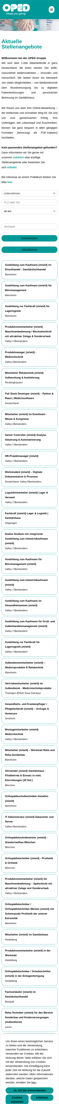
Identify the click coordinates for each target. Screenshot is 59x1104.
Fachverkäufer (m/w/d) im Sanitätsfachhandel (20, 994)
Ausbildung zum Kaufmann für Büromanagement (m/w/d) (23, 562)
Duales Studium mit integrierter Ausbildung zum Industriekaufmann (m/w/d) (26, 539)
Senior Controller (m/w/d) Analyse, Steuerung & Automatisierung (26, 437)
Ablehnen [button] (42, 1097)
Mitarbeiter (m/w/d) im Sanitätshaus (26, 934)
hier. (33, 1082)
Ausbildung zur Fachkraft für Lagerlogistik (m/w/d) (22, 644)
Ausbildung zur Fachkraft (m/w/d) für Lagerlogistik (27, 308)
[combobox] (29, 211)
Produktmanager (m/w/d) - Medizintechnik (20, 354)
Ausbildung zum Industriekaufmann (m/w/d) (26, 582)
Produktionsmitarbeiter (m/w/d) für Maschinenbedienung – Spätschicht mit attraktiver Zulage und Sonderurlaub (28, 883)
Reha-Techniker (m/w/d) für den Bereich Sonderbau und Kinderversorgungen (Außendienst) (29, 1017)
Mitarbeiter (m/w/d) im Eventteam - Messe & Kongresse (26, 416)
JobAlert (18, 157)
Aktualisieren (29, 249)
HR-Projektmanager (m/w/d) (21, 456)
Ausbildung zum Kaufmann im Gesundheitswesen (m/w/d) (23, 603)
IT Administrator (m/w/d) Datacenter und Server (29, 819)
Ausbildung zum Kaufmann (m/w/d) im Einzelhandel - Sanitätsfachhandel (28, 267)
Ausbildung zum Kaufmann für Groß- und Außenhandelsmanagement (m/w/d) (30, 624)
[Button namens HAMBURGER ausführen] (51, 9)
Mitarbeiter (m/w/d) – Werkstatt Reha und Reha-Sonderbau (30, 752)
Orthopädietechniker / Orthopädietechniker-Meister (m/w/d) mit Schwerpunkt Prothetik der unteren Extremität (29, 911)
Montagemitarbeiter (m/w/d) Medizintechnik (21, 732)
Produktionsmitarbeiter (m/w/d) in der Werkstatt (28, 953)
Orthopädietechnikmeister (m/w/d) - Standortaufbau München (26, 840)
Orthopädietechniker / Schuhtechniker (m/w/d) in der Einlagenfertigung (28, 974)
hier (9, 182)
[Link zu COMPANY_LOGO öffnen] (16, 10)
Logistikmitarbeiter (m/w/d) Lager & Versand (26, 495)
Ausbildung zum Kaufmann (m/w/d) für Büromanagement (28, 288)
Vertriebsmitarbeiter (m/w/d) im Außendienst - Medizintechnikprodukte (28, 686)
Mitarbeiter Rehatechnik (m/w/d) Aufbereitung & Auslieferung (24, 375)
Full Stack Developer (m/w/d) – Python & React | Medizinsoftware (29, 396)
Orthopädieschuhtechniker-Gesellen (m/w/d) (26, 798)
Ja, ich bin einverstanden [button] (29, 1090)
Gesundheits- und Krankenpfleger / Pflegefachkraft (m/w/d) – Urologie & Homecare (27, 709)
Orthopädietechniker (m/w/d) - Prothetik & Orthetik (29, 860)
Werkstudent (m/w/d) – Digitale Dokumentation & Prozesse (23, 474)
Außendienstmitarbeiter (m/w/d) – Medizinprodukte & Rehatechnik (25, 665)
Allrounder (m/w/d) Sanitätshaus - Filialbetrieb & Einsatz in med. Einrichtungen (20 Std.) (25, 775)
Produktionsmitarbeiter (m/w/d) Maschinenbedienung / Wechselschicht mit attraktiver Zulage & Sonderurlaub (28, 331)
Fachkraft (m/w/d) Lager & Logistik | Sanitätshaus (26, 516)
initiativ (12, 167)
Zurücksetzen (29, 238)
